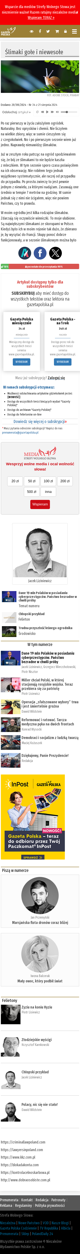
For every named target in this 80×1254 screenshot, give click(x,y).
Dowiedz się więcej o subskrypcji (40, 421)
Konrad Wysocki (32, 729)
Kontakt (27, 1200)
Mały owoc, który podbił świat (40, 981)
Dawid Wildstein (32, 711)
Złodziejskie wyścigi (37, 1039)
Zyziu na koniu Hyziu (37, 1007)
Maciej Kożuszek (32, 743)
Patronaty (58, 1200)
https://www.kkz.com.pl (18, 1157)
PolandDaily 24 (42, 1233)
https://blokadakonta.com (20, 1165)
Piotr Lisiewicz (31, 694)
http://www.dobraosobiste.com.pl (25, 1180)
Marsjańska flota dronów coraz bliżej (40, 922)
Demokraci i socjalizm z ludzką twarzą (50, 737)
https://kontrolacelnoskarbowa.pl (25, 1172)
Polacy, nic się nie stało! (40, 1104)
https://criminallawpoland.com (23, 1142)
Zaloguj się (56, 378)
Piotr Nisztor (30, 672)
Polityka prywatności (50, 1205)
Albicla (65, 1228)
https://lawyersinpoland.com (22, 1150)
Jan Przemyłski (40, 917)
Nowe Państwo (29, 1223)
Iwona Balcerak (40, 976)
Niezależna (7, 1223)
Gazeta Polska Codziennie (18, 1228)
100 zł (48, 481)
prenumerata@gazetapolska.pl (20, 432)
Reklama (6, 1205)
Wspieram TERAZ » (41, 17)
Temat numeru (29, 606)
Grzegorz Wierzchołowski (59, 667)
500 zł (31, 492)
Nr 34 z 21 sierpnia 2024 (43, 105)
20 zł (15, 481)
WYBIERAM (22, 362)
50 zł (31, 481)
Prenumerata (9, 1200)
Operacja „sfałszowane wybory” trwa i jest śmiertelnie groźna (50, 704)
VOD (46, 1223)
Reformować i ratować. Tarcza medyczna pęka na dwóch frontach (48, 722)
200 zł (65, 481)
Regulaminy (23, 1205)
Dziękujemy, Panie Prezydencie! (45, 755)
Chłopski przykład (32, 614)
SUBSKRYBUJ (23, 293)
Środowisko (27, 633)
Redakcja (27, 761)
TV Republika (49, 1228)
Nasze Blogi (60, 1223)
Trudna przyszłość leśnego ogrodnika (45, 628)
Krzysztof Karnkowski (35, 1045)
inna (48, 492)
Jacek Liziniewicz (40, 581)
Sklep (25, 1233)
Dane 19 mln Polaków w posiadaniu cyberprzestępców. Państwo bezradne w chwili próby (48, 596)
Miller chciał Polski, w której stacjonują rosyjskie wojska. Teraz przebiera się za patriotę (47, 684)
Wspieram (40, 504)
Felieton (24, 619)
